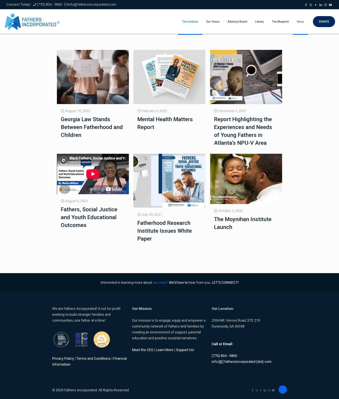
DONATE (324, 21)
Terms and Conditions (93, 358)
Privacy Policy (63, 358)
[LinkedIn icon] (320, 5)
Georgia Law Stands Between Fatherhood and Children (92, 127)
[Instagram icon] (325, 5)
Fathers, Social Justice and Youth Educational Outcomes (89, 217)
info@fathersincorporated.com (92, 4)
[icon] (330, 5)
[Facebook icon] (305, 5)
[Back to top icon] (283, 389)
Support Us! (185, 350)
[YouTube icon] (315, 5)
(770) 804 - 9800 (49, 4)
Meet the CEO (142, 350)
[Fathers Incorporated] (32, 21)
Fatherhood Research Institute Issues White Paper (164, 231)
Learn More (164, 350)
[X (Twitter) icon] (310, 5)
